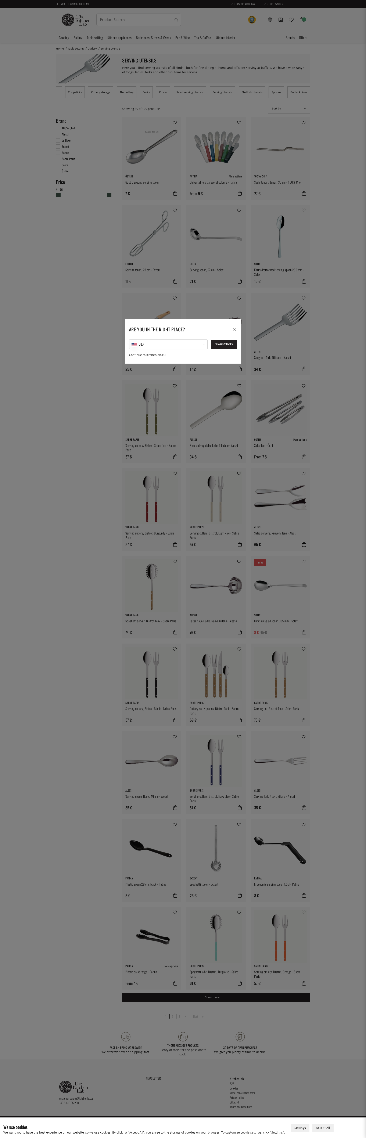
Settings (300, 1128)
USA (141, 344)
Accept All (323, 1128)
